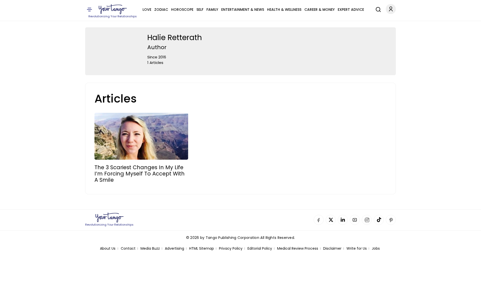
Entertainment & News (242, 9)
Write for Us (356, 248)
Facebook (319, 220)
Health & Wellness (284, 9)
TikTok (379, 220)
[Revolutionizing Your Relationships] (113, 9)
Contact (128, 248)
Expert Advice (351, 9)
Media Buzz (150, 248)
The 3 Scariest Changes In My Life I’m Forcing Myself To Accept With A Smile (139, 173)
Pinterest (391, 220)
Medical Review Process (297, 248)
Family (212, 9)
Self (199, 9)
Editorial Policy (260, 248)
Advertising (174, 248)
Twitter (331, 220)
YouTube (355, 220)
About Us (107, 248)
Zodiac (161, 9)
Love (147, 9)
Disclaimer (332, 248)
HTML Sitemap (201, 248)
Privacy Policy (231, 248)
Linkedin (343, 220)
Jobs (376, 248)
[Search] (377, 8)
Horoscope (182, 9)
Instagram (367, 220)
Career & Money (319, 9)
